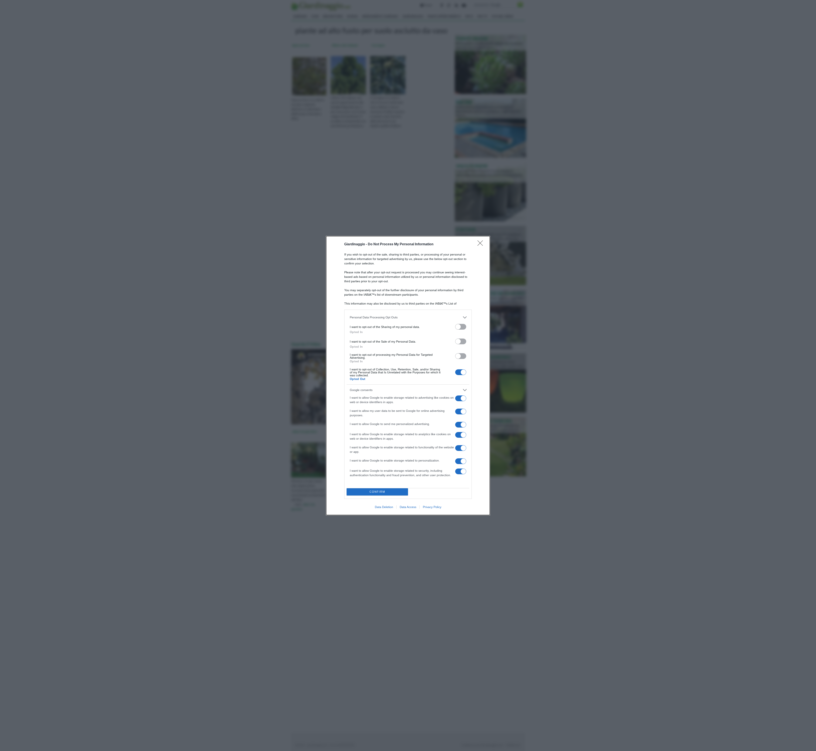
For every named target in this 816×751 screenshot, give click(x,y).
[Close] (481, 244)
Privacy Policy (432, 507)
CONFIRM (377, 491)
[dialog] (408, 375)
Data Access (408, 507)
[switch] (460, 327)
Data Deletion (384, 507)
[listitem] (408, 317)
